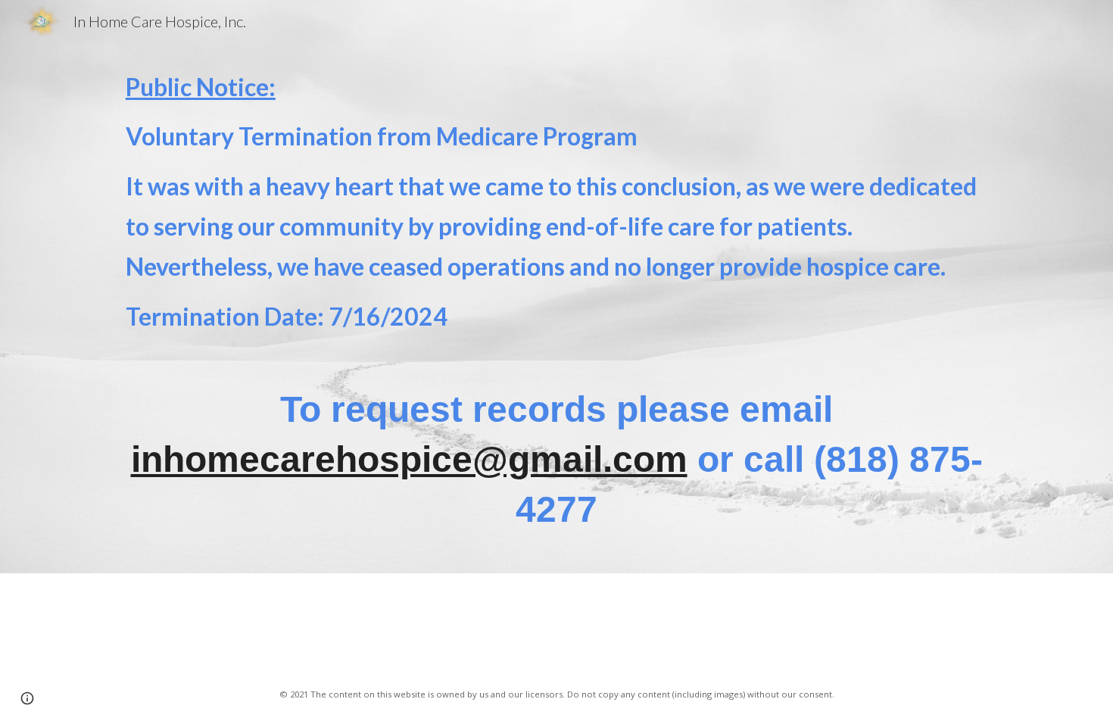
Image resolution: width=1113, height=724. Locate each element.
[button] (27, 698)
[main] (556, 201)
